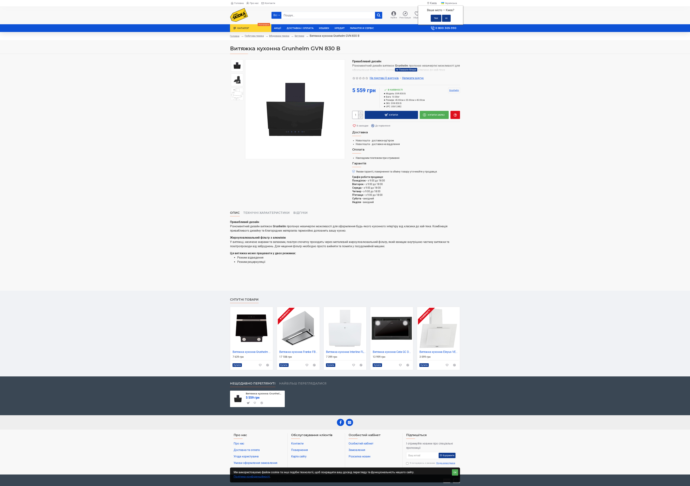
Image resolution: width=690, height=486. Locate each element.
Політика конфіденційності (252, 476)
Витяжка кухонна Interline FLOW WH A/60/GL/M (345, 352)
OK (455, 472)
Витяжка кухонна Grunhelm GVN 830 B (264, 393)
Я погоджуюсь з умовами (432, 463)
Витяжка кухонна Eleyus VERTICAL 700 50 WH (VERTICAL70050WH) (439, 352)
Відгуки (300, 213)
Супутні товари (244, 299)
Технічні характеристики (266, 213)
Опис (235, 213)
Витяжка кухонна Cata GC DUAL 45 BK (392, 352)
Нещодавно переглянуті (252, 383)
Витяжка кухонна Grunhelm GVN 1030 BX (252, 352)
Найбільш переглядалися (302, 383)
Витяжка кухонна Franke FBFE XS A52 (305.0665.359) (299, 352)
